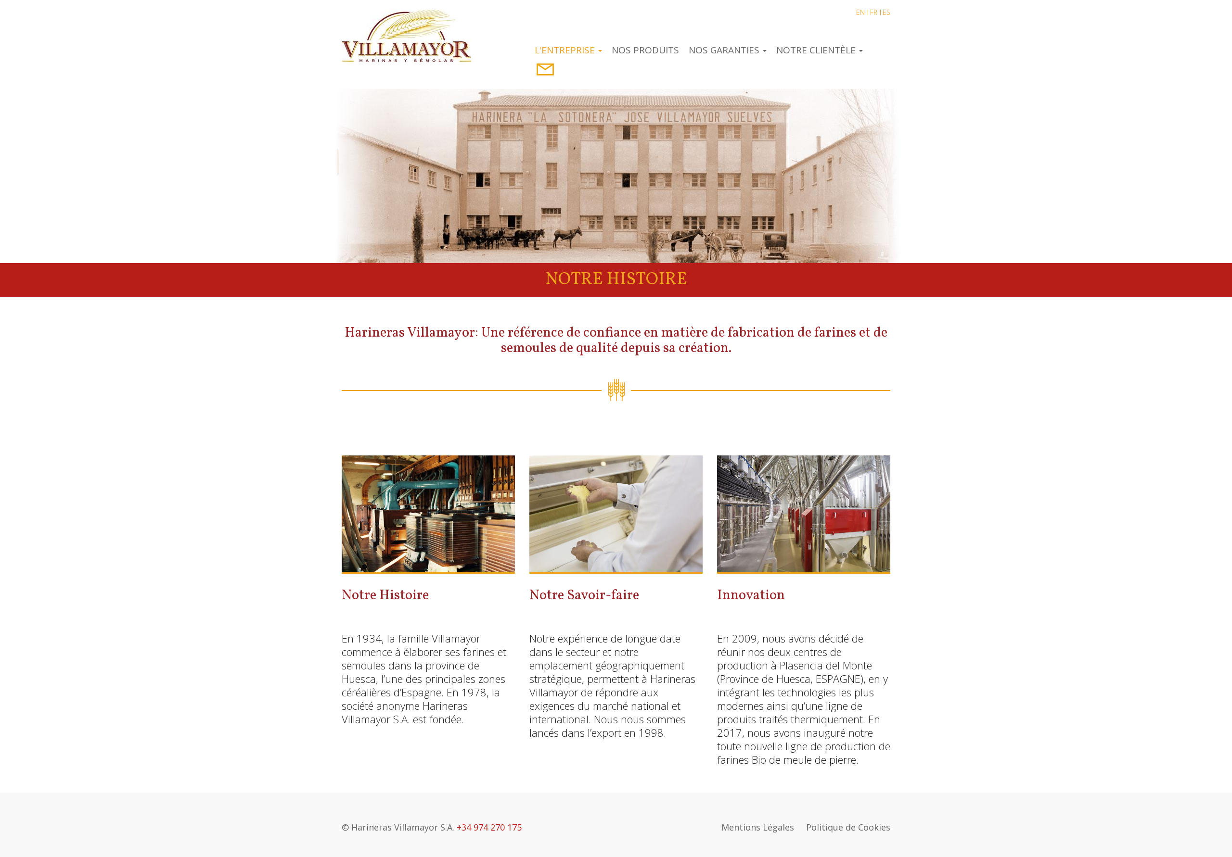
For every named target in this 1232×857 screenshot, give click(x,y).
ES (886, 12)
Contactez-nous (542, 69)
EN (860, 12)
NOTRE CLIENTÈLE (817, 50)
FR (873, 12)
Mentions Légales (757, 827)
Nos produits (645, 50)
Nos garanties (725, 50)
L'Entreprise (566, 50)
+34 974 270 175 (489, 827)
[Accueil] (406, 34)
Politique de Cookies (848, 827)
